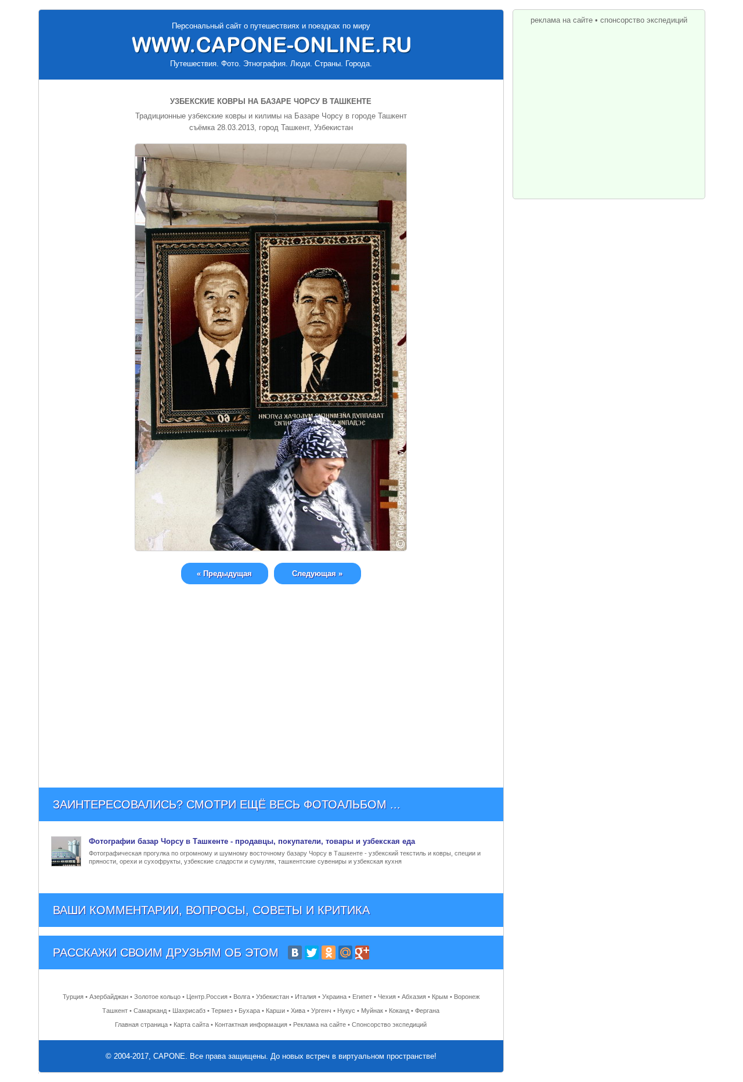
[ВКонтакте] (295, 952)
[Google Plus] (362, 952)
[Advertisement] (271, 677)
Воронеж (466, 996)
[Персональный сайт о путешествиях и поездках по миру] (271, 44)
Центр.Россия (207, 996)
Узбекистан (272, 996)
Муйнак (372, 1010)
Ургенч (321, 1010)
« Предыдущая (224, 573)
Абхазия (414, 996)
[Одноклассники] (329, 952)
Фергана (427, 1010)
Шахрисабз (188, 1010)
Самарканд (150, 1010)
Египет (362, 996)
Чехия (387, 996)
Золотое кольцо (157, 996)
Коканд (399, 1010)
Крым (440, 996)
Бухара (249, 1010)
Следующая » (317, 573)
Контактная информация (251, 1024)
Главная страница (141, 1024)
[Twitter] (312, 952)
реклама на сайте (562, 20)
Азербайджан (108, 996)
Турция (73, 996)
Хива (298, 1010)
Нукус (346, 1010)
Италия (305, 996)
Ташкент (115, 1010)
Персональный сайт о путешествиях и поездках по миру (271, 25)
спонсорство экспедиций (643, 20)
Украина (334, 996)
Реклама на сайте (319, 1024)
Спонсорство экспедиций (389, 1024)
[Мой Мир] (345, 952)
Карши (275, 1010)
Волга (241, 996)
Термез (222, 1010)
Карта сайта (191, 1024)
